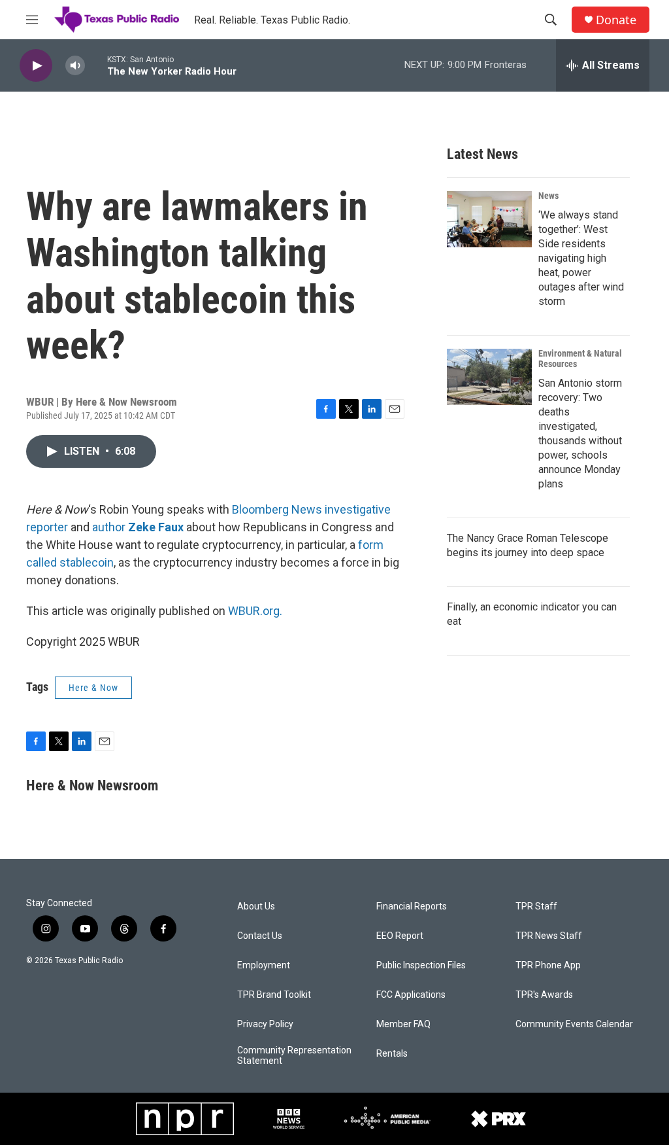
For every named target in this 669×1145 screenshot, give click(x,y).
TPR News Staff (548, 936)
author (108, 527)
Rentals (392, 1054)
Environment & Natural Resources (580, 358)
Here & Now (93, 687)
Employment (263, 965)
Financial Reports (411, 906)
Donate (616, 20)
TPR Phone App (548, 965)
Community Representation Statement (294, 1056)
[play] (35, 65)
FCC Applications (411, 995)
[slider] (96, 65)
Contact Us (259, 936)
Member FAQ (403, 1024)
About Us (256, 906)
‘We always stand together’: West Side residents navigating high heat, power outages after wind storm (581, 258)
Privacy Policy (265, 1024)
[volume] (75, 65)
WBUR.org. (255, 611)
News (548, 195)
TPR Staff (536, 906)
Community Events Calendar (574, 1024)
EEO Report (399, 936)
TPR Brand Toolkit (274, 995)
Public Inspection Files (421, 965)
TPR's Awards (544, 995)
